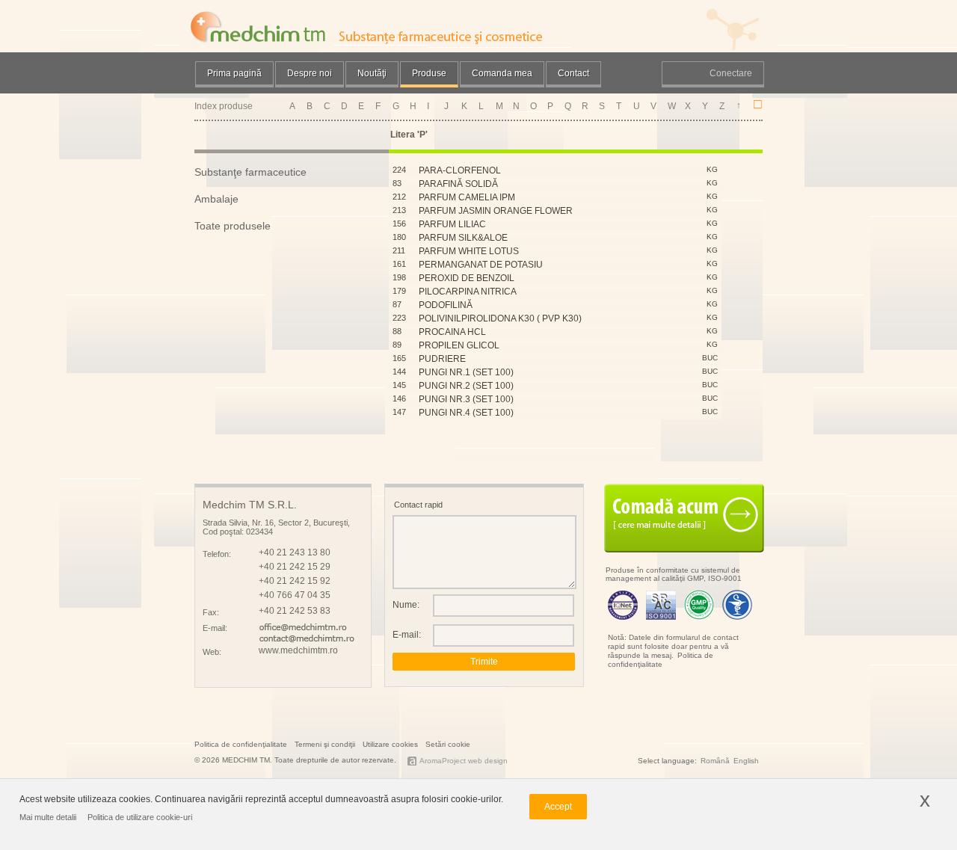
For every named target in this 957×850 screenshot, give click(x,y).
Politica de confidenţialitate (660, 659)
